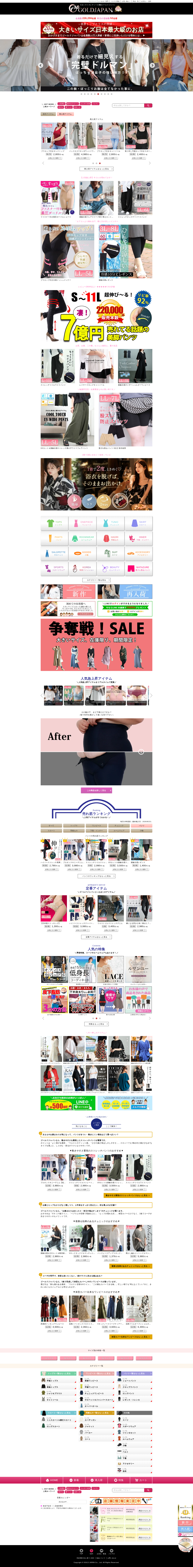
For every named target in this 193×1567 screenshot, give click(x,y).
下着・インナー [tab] (96, 831)
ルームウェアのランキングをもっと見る (96, 876)
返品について (100, 1558)
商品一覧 (136, 1)
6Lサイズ (125, 1358)
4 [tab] (91, 94)
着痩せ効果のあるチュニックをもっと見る (130, 1266)
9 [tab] (108, 94)
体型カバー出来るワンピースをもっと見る (130, 1337)
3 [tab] (88, 94)
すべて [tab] (51, 826)
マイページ (92, 1)
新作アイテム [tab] (48, 114)
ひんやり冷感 (85, 104)
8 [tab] (105, 94)
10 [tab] (111, 94)
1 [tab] (81, 94)
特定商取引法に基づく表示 (85, 1558)
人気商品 (61, 104)
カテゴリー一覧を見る (96, 580)
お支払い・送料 (146, 1)
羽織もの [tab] (74, 831)
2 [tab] (85, 94)
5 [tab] (95, 94)
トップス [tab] (74, 826)
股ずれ (60, 107)
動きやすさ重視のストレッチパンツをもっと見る (127, 1195)
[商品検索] (148, 105)
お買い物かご (126, 1)
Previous (40, 65)
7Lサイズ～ (144, 1358)
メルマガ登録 (115, 1)
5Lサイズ (106, 1358)
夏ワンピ (69, 107)
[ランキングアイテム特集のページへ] (185, 1512)
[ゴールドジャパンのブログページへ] (185, 1544)
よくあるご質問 (103, 1)
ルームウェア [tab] (119, 831)
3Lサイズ (68, 1358)
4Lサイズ (87, 1358)
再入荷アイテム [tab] (65, 114)
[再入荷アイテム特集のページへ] (185, 1529)
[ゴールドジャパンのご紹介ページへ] (185, 1535)
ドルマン (95, 104)
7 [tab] (101, 94)
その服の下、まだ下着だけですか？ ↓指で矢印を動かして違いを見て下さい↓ (96, 713)
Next (152, 65)
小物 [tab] (141, 831)
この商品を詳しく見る (96, 790)
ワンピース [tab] (96, 826)
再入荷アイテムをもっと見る (96, 169)
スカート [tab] (51, 831)
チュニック (108, 1211)
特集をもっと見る (96, 1024)
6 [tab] (98, 94)
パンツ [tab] (141, 826)
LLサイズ (49, 1358)
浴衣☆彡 (77, 107)
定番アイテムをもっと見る (96, 937)
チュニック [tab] (119, 826)
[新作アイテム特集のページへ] (185, 1523)
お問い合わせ (112, 1558)
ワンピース (98, 1282)
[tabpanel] (96, 65)
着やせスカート (72, 104)
